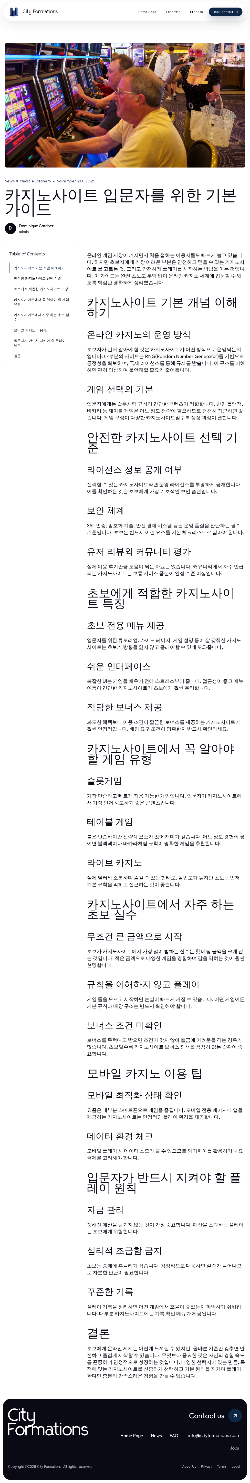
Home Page (131, 1435)
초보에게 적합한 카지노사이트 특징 (41, 289)
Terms (222, 1466)
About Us (189, 1466)
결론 (17, 356)
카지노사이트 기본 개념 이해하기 (39, 268)
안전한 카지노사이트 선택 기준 (37, 278)
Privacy (206, 1466)
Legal (235, 1466)
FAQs (175, 1435)
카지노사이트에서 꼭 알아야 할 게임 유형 (41, 301)
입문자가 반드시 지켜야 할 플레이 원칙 (40, 342)
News (156, 1435)
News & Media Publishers (28, 181)
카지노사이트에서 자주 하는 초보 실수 (41, 317)
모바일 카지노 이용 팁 (31, 330)
